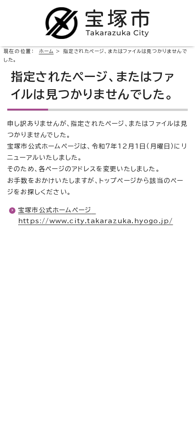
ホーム (46, 51)
